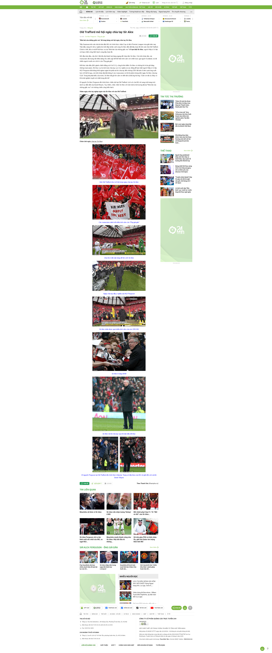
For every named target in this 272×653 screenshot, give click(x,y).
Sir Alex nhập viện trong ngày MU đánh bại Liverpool (108, 567)
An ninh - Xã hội (115, 614)
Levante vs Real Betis (129, 19)
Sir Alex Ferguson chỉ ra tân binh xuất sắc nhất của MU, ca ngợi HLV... (91, 539)
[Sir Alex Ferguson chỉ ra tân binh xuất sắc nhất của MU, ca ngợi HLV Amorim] (92, 526)
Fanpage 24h (112, 608)
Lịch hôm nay (110, 12)
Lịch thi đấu (100, 12)
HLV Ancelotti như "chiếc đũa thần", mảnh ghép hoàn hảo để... (148, 567)
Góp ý (113, 645)
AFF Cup (101, 7)
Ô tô (190, 7)
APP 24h (86, 608)
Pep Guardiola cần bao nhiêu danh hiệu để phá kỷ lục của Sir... (88, 567)
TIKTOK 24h (143, 608)
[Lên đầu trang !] (268, 649)
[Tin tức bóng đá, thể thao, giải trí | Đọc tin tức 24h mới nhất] (84, 2)
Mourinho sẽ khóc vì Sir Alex (90, 512)
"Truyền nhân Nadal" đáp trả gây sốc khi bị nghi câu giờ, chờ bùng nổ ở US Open (183, 180)
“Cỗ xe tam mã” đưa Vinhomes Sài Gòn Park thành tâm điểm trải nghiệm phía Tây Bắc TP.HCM (183, 116)
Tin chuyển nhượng (178, 12)
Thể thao (183, 7)
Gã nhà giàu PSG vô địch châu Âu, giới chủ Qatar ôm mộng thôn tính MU (145, 539)
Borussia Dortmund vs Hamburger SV (171, 19)
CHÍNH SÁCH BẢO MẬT (126, 645)
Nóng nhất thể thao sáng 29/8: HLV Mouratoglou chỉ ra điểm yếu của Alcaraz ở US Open (183, 169)
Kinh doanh (119, 7)
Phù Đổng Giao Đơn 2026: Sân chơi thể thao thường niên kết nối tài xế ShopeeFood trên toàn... (183, 139)
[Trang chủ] (83, 11)
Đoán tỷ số (145, 3)
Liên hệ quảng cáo (88, 645)
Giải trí (150, 7)
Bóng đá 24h (128, 608)
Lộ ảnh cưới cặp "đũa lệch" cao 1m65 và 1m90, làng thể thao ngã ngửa (183, 190)
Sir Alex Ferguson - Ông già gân (95, 36)
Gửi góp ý (97, 483)
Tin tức (93, 7)
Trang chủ (83, 28)
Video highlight (122, 12)
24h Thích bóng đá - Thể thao (135, 7)
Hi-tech (166, 7)
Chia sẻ (154, 36)
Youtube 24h (158, 608)
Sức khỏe (158, 7)
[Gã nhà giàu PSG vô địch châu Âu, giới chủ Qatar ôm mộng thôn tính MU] (146, 526)
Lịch (157, 3)
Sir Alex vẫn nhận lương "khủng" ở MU (119, 513)
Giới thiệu (104, 645)
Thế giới (174, 7)
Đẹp (145, 614)
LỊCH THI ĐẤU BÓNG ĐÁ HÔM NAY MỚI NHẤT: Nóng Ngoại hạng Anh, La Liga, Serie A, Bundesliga (144, 583)
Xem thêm (83, 20)
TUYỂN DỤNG (160, 645)
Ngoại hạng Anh (164, 12)
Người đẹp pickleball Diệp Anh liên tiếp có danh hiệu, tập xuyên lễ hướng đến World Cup (183, 158)
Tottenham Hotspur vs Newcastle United (150, 19)
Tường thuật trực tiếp (136, 12)
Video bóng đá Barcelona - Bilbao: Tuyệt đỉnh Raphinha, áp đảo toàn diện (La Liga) (144, 595)
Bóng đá (109, 7)
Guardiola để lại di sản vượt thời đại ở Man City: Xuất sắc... (128, 567)
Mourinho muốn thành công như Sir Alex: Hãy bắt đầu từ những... (119, 539)
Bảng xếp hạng (151, 12)
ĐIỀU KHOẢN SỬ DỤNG (145, 645)
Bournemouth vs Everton (108, 19)
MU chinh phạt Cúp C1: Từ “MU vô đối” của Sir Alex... (145, 513)
